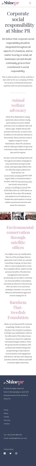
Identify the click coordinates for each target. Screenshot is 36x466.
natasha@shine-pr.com (18, 438)
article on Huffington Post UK (16, 187)
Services (7, 420)
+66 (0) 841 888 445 (14, 435)
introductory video (25, 181)
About (6, 413)
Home (6, 410)
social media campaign (13, 175)
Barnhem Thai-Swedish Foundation (18, 330)
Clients (6, 417)
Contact (7, 423)
